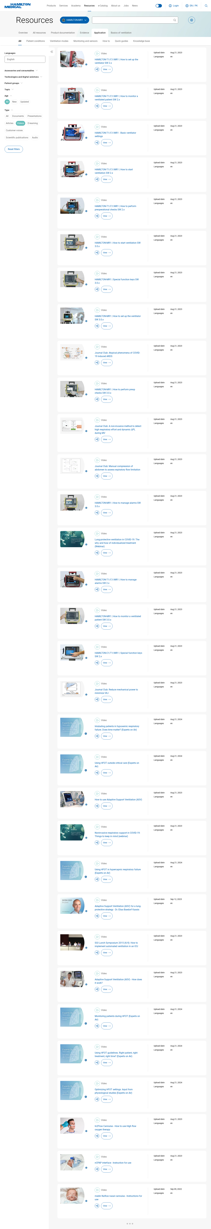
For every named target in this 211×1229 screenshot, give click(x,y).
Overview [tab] (23, 32)
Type (7, 110)
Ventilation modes (59, 41)
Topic (7, 89)
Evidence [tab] (84, 32)
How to (106, 41)
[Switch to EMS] (159, 5)
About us (115, 5)
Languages (10, 53)
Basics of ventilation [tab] (121, 32)
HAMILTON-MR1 (74, 20)
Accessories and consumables (19, 70)
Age (6, 96)
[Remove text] (174, 20)
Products (51, 5)
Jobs (126, 5)
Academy (76, 5)
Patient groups (12, 83)
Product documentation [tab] (63, 32)
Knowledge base (141, 41)
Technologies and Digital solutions (22, 77)
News (135, 5)
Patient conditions (35, 41)
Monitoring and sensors (85, 41)
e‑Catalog (103, 5)
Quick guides (121, 41)
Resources (89, 5)
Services (63, 5)
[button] (174, 5)
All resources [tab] (39, 32)
